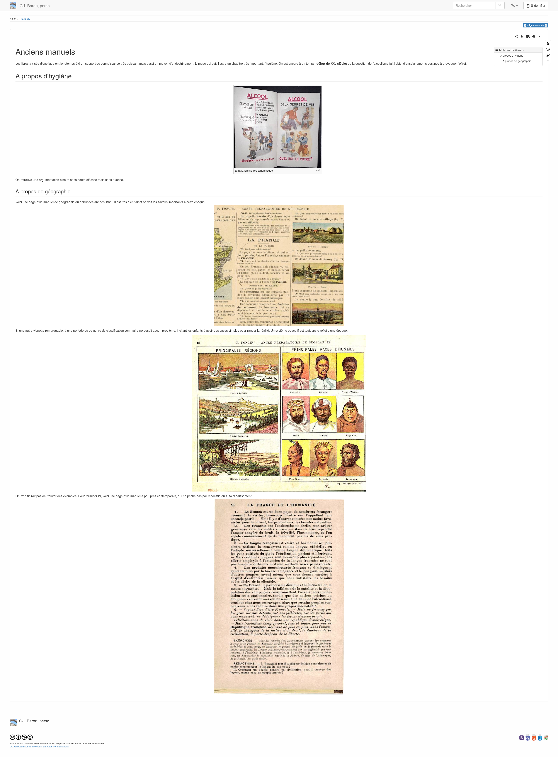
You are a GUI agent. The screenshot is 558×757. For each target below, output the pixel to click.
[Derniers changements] (522, 36)
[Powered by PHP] (528, 737)
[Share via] (516, 36)
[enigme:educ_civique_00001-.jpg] (279, 596)
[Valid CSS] (540, 737)
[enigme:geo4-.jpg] (279, 265)
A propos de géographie (517, 61)
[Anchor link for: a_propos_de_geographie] (73, 191)
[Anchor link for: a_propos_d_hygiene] (75, 75)
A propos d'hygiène (511, 55)
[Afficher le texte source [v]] (548, 43)
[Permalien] (539, 36)
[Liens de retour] (548, 55)
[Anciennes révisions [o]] (548, 49)
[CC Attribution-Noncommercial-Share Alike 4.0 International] (21, 736)
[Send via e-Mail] (528, 36)
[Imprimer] (534, 36)
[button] (514, 5)
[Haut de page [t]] (548, 61)
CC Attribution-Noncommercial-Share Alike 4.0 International (39, 746)
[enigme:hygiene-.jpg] (278, 127)
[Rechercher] (500, 5)
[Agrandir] (318, 170)
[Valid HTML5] (534, 737)
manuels (25, 18)
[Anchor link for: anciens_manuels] (79, 51)
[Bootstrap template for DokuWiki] (521, 737)
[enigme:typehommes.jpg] (279, 413)
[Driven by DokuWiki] (546, 737)
